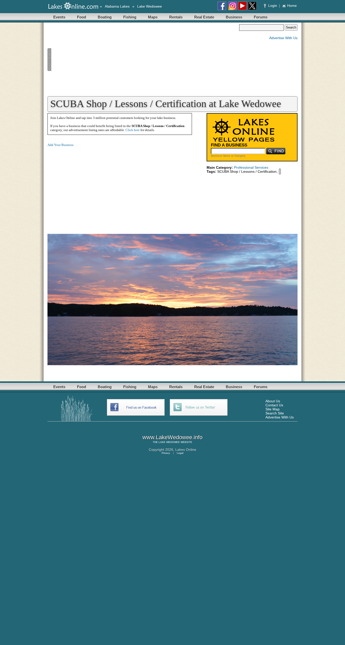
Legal (180, 453)
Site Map (272, 409)
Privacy (166, 453)
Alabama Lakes (117, 6)
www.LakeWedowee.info (172, 437)
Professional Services (251, 167)
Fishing (129, 17)
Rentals (176, 17)
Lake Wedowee (149, 6)
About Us (272, 401)
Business (234, 17)
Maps (153, 17)
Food (81, 17)
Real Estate (204, 17)
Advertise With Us (283, 38)
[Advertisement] (143, 59)
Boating (105, 17)
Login (272, 6)
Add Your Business (60, 145)
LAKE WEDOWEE (169, 442)
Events (59, 17)
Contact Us (274, 405)
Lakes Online (185, 450)
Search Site (274, 413)
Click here (133, 130)
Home (292, 6)
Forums (260, 17)
